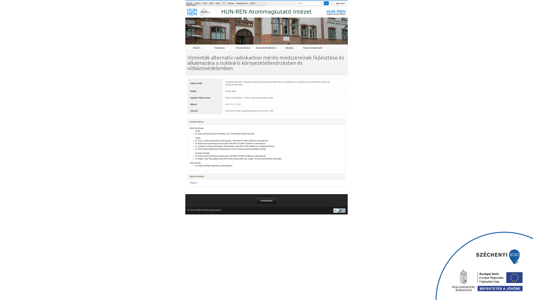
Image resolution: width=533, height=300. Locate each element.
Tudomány (219, 48)
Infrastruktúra (243, 48)
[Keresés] (326, 3)
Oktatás (289, 48)
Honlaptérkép (266, 201)
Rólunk (196, 48)
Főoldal (189, 3)
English (341, 3)
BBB (211, 3)
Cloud (205, 3)
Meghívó (193, 183)
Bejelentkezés (242, 3)
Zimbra (197, 3)
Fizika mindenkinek (312, 48)
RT (224, 3)
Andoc (218, 3)
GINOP (252, 3)
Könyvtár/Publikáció (266, 48)
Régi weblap (191, 5)
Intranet (231, 3)
